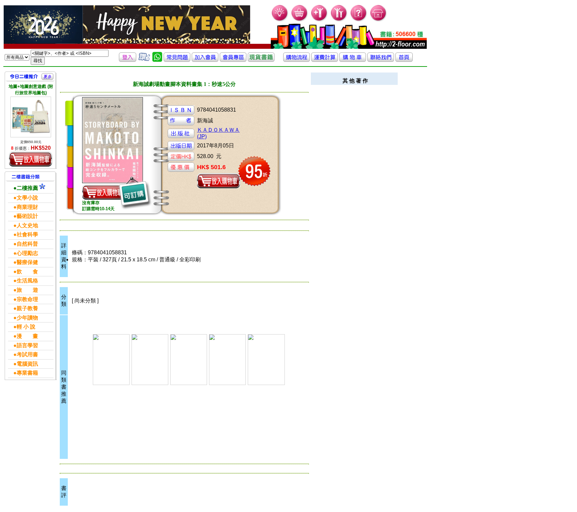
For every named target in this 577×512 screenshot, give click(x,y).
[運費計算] (324, 60)
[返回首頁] (404, 60)
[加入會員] (319, 20)
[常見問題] (359, 20)
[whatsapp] (157, 60)
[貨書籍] (261, 60)
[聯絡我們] (380, 60)
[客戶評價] (144, 60)
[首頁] (378, 20)
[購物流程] (296, 60)
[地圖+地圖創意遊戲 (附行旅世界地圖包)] (30, 117)
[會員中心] (339, 20)
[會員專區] (233, 60)
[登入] (127, 60)
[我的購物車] (300, 20)
